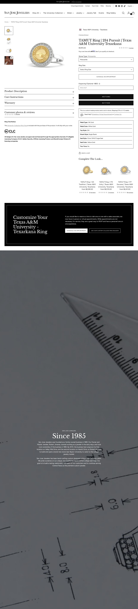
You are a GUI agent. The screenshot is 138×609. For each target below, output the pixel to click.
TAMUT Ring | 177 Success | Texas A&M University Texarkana (125, 184)
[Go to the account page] (128, 13)
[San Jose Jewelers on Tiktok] (125, 6)
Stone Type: (87, 56)
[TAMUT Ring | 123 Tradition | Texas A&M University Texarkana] (87, 170)
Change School (83, 35)
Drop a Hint (86, 153)
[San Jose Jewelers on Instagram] (122, 6)
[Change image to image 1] (9, 30)
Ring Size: (82, 65)
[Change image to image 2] (9, 40)
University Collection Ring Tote (17, 125)
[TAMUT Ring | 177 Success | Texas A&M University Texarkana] (124, 170)
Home (6, 22)
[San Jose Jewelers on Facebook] (116, 6)
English (130, 6)
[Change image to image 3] (9, 50)
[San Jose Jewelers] (63, 1)
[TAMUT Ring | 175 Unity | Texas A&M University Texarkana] (106, 170)
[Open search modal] (123, 13)
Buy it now (106, 103)
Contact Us (117, 114)
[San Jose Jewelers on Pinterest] (119, 6)
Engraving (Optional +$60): (88, 84)
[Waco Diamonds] (76, 1)
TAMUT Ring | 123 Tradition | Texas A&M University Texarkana (87, 184)
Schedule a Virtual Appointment (102, 114)
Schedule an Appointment (106, 77)
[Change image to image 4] (9, 60)
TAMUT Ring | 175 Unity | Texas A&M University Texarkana (106, 184)
